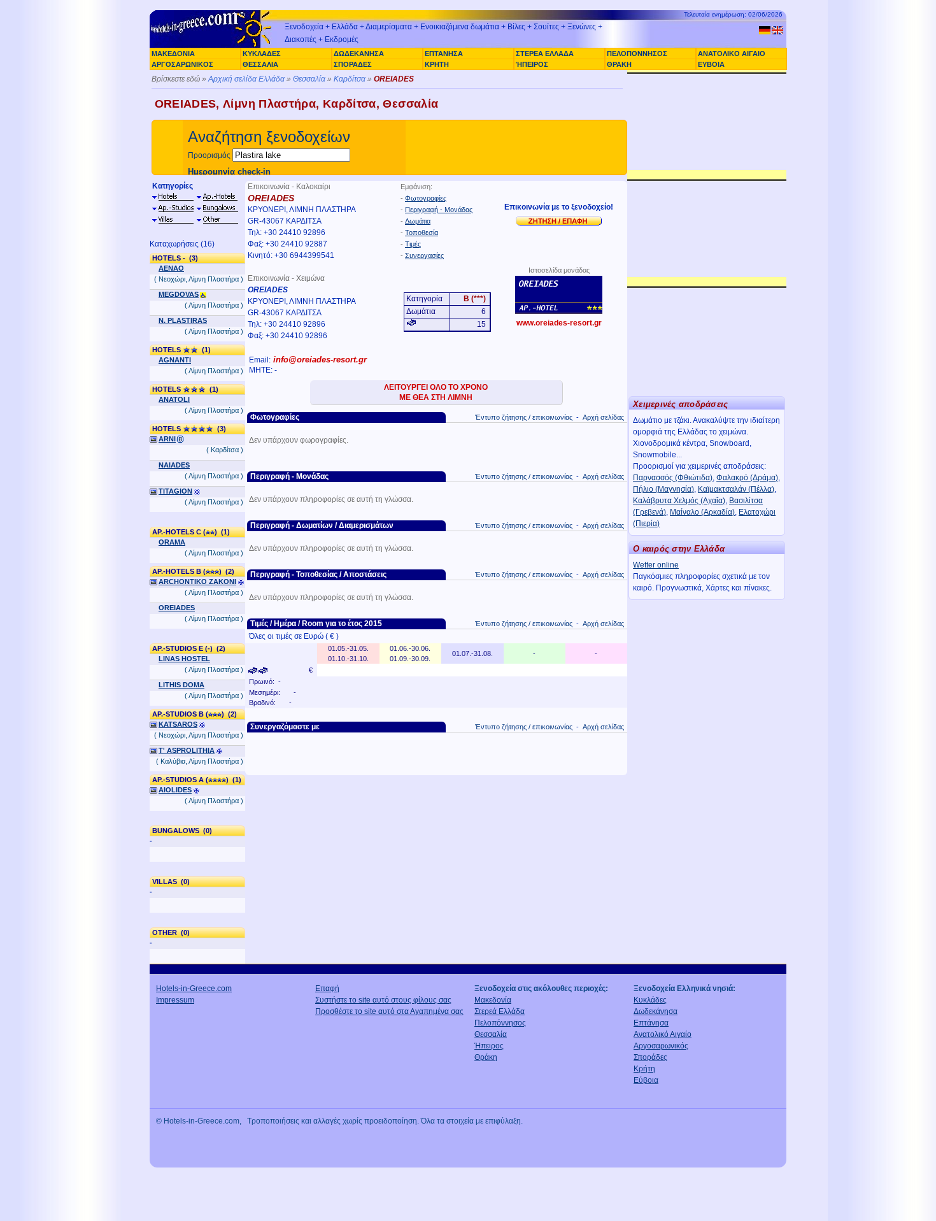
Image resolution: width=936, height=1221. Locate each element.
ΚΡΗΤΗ (437, 64)
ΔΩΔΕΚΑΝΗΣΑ (359, 53)
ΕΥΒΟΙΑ (711, 64)
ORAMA (172, 542)
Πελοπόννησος (500, 1022)
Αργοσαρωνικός (661, 1045)
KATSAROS (178, 724)
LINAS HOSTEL (184, 658)
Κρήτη (644, 1068)
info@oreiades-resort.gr (320, 359)
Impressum (175, 1000)
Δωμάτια (417, 221)
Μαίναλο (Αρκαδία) (702, 512)
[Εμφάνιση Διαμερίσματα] (172, 208)
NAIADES (174, 465)
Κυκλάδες (650, 1000)
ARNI (167, 439)
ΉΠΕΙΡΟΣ (532, 64)
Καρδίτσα (349, 79)
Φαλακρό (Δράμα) (747, 477)
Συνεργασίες (424, 255)
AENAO (171, 268)
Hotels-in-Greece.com (194, 988)
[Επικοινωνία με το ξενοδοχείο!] (559, 220)
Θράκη (485, 1057)
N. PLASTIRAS (183, 320)
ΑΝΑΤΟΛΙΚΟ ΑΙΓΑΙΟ (731, 53)
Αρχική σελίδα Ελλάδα (246, 79)
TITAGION (175, 491)
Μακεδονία (492, 1000)
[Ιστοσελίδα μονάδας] (559, 295)
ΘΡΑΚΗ (619, 64)
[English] (777, 30)
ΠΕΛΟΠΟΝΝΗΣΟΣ (637, 53)
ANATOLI (174, 399)
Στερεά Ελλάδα (499, 1011)
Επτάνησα (651, 1022)
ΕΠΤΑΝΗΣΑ (444, 53)
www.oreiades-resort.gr (559, 322)
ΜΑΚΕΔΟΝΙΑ (173, 53)
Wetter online (656, 565)
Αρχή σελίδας (603, 417)
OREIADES (177, 607)
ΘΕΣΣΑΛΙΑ (260, 64)
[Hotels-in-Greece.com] (213, 45)
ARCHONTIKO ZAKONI (197, 581)
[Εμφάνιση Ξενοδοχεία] (172, 197)
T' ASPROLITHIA (187, 750)
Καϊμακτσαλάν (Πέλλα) (736, 489)
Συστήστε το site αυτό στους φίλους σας (383, 1000)
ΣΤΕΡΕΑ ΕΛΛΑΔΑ (545, 53)
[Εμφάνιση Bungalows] (217, 208)
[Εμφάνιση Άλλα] (217, 219)
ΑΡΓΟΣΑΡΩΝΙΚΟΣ (182, 64)
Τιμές (413, 244)
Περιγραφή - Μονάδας (438, 209)
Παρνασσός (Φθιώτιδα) (673, 477)
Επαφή (327, 988)
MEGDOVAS (179, 294)
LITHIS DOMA (181, 685)
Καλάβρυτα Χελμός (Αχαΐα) (679, 500)
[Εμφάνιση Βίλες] (172, 219)
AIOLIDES (175, 790)
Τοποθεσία (421, 232)
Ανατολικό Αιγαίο (662, 1034)
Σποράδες (650, 1057)
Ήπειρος (489, 1045)
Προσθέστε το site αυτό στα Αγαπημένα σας (389, 1011)
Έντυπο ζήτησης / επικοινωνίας (523, 417)
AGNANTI (175, 360)
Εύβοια (646, 1080)
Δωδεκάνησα (655, 1011)
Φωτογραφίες (425, 198)
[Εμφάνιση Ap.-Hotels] (217, 197)
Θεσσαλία (309, 79)
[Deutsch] (764, 30)
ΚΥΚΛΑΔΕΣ (262, 53)
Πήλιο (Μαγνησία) (663, 489)
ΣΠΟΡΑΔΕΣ (353, 64)
